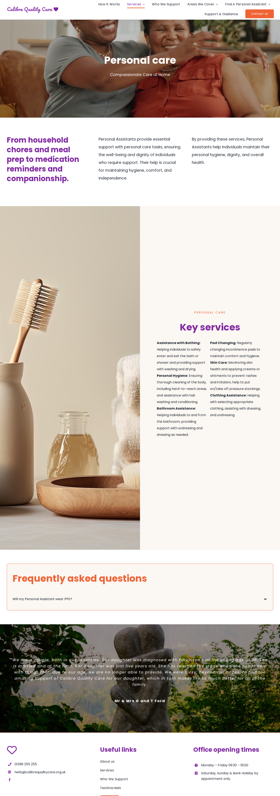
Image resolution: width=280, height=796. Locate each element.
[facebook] (9, 779)
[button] (140, 599)
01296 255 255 (26, 764)
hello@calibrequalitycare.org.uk (40, 772)
